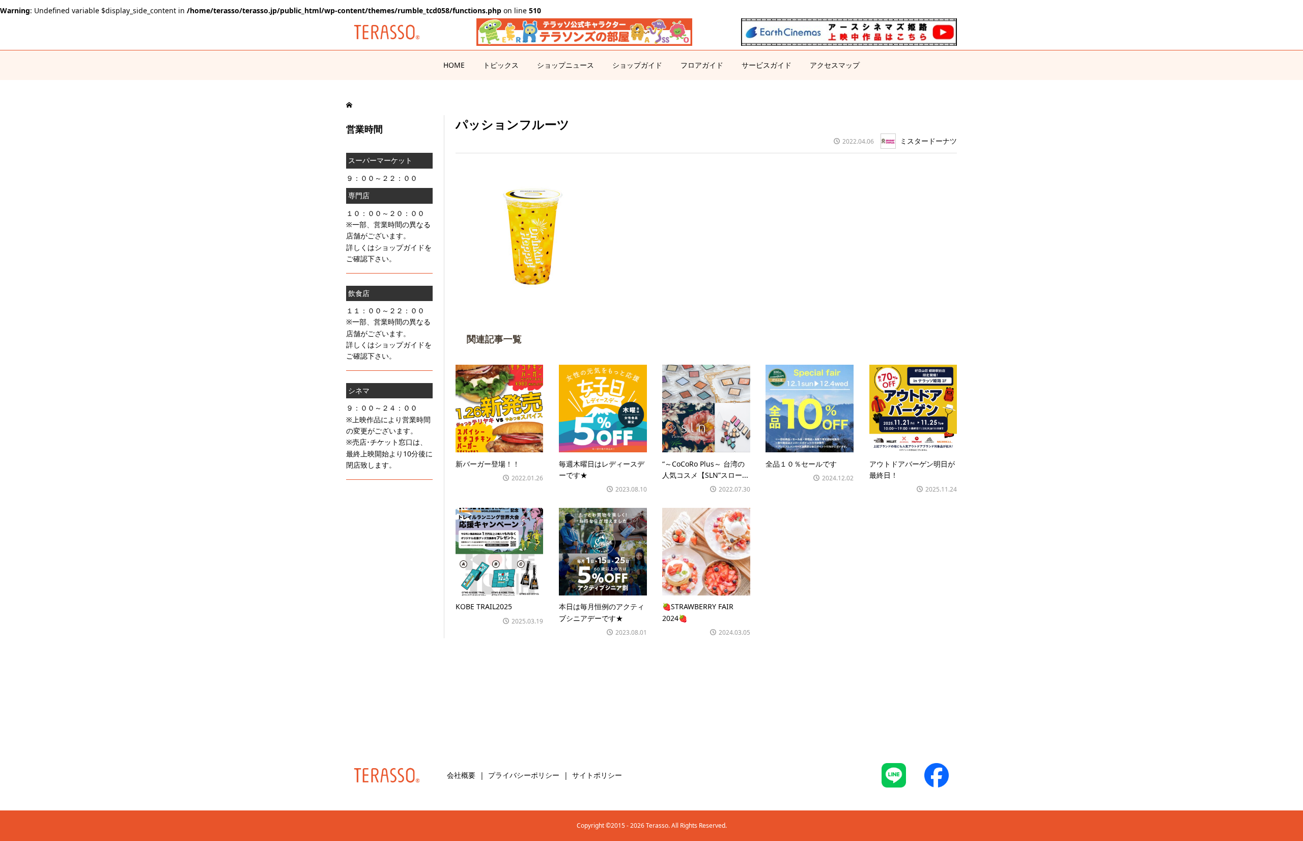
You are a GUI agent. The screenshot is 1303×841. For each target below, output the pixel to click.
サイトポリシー (597, 775)
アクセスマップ (835, 65)
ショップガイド (637, 65)
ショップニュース (565, 65)
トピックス (501, 65)
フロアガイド (702, 65)
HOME (454, 65)
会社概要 (461, 775)
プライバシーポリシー (523, 775)
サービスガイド (766, 65)
